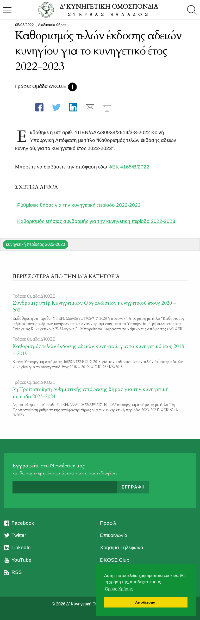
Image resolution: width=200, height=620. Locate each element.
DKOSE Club (114, 560)
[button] (39, 107)
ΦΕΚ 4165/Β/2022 (128, 167)
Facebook (22, 523)
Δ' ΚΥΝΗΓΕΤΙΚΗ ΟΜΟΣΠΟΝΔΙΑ (109, 9)
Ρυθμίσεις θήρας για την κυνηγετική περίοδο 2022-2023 (79, 205)
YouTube (21, 560)
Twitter (18, 535)
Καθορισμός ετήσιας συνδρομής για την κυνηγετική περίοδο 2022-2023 (96, 221)
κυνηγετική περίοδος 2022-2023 (35, 244)
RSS (16, 572)
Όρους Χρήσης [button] (119, 589)
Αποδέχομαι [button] (146, 602)
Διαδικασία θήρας (52, 25)
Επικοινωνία (113, 535)
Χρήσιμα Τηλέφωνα (121, 547)
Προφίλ (108, 523)
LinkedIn (21, 547)
